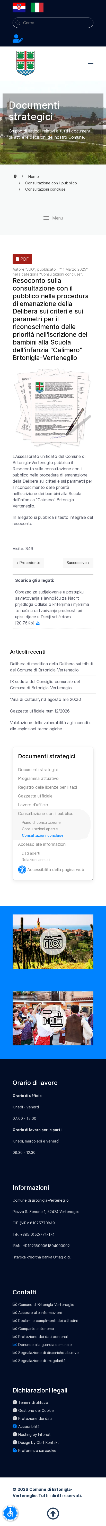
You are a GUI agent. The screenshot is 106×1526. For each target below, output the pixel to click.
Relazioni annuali (36, 859)
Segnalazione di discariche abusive (48, 1352)
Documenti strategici (38, 769)
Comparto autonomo (36, 1328)
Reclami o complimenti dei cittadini (48, 1320)
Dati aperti (31, 853)
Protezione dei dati (35, 1418)
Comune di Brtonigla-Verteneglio (46, 1304)
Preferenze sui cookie (37, 1450)
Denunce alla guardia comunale (45, 1344)
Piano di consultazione (41, 822)
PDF (24, 259)
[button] (90, 63)
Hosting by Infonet (34, 1434)
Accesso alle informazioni (42, 844)
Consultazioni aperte (40, 829)
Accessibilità (29, 1426)
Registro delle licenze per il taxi (47, 787)
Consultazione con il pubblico (46, 813)
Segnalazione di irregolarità (42, 1360)
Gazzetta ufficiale (35, 796)
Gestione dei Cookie (36, 1410)
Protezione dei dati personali (43, 1336)
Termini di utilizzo (33, 1402)
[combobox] (53, 23)
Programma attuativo (38, 778)
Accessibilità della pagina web (55, 869)
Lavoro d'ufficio (33, 804)
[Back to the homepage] (25, 63)
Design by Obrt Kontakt (38, 1442)
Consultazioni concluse (61, 274)
